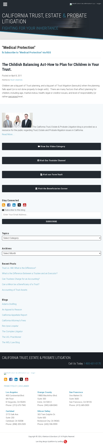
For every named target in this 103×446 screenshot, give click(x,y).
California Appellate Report (14, 315)
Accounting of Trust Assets (14, 290)
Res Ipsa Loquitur (10, 326)
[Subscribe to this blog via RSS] (3, 205)
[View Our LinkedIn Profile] (14, 205)
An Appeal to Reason (12, 309)
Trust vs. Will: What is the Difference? (19, 268)
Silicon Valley (43, 411)
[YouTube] (24, 205)
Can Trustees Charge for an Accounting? (21, 279)
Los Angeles (12, 392)
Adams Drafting (9, 304)
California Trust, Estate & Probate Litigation (36, 358)
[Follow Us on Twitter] (19, 205)
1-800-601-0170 (92, 363)
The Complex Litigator (12, 331)
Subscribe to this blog (14, 210)
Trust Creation (16, 80)
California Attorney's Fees (14, 320)
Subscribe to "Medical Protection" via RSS (27, 52)
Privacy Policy (10, 386)
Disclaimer (24, 386)
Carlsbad (10, 411)
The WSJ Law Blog (11, 342)
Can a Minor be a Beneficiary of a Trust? (20, 284)
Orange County (44, 392)
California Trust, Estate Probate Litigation (44, 18)
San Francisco (76, 392)
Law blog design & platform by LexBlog (49, 441)
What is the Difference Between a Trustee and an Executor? (30, 273)
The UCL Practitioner (11, 337)
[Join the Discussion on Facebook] (8, 205)
